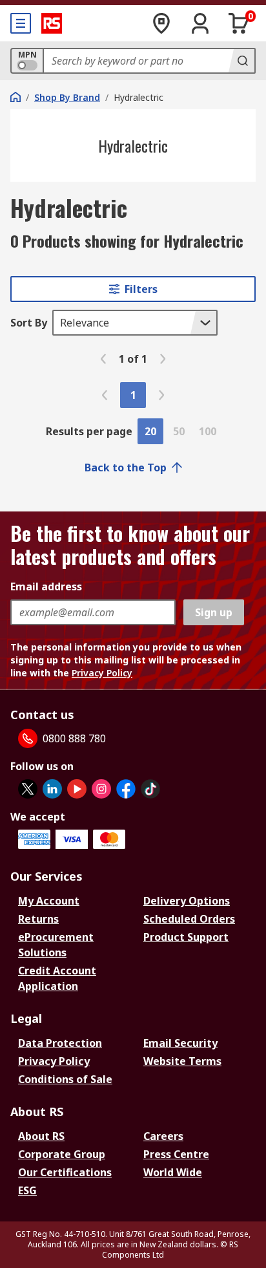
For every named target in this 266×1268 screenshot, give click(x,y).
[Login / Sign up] (200, 23)
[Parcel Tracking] (161, 23)
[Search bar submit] (241, 60)
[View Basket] (239, 23)
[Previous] (103, 359)
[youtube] (77, 789)
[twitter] (27, 789)
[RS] (51, 23)
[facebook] (126, 789)
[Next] (163, 359)
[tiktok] (150, 789)
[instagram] (101, 789)
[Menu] (20, 23)
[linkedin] (52, 789)
